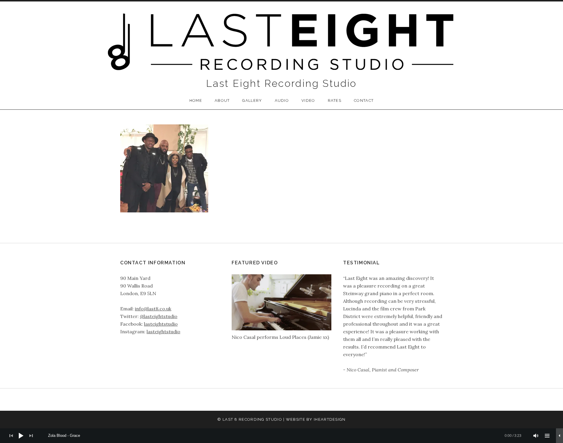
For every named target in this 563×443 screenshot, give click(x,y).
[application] (281, 435)
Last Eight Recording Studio (281, 83)
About (222, 100)
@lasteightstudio (158, 316)
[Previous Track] (11, 435)
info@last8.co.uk (153, 309)
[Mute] (536, 435)
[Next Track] (31, 435)
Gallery (252, 100)
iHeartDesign (330, 419)
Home (195, 100)
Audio (282, 100)
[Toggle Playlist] (547, 435)
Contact (364, 100)
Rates (335, 100)
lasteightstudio (161, 324)
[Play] (21, 435)
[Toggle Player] (559, 435)
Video (308, 100)
